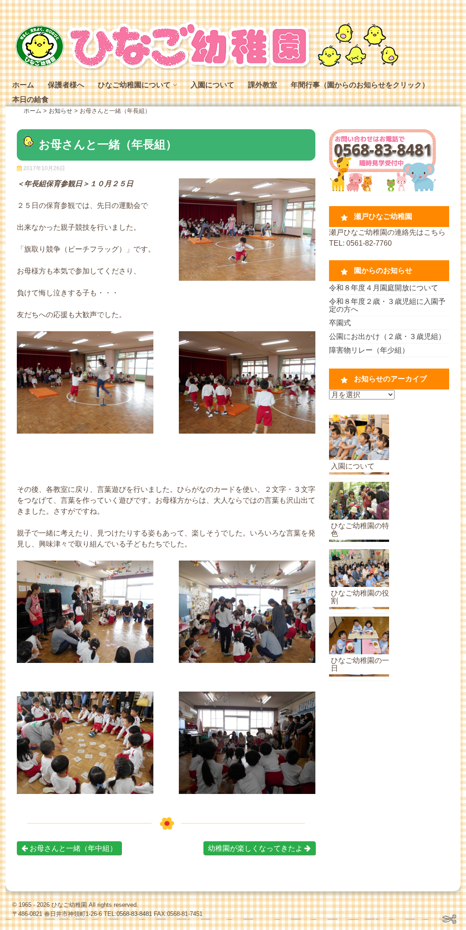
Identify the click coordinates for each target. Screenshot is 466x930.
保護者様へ (66, 85)
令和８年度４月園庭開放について (383, 288)
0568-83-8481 (134, 913)
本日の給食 (30, 99)
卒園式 (340, 323)
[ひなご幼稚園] (205, 68)
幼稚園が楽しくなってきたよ (256, 848)
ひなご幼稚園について (134, 85)
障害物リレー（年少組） (369, 350)
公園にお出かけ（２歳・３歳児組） (387, 336)
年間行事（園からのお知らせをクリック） (360, 85)
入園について (212, 85)
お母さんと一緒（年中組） (72, 848)
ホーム (23, 85)
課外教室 (262, 85)
